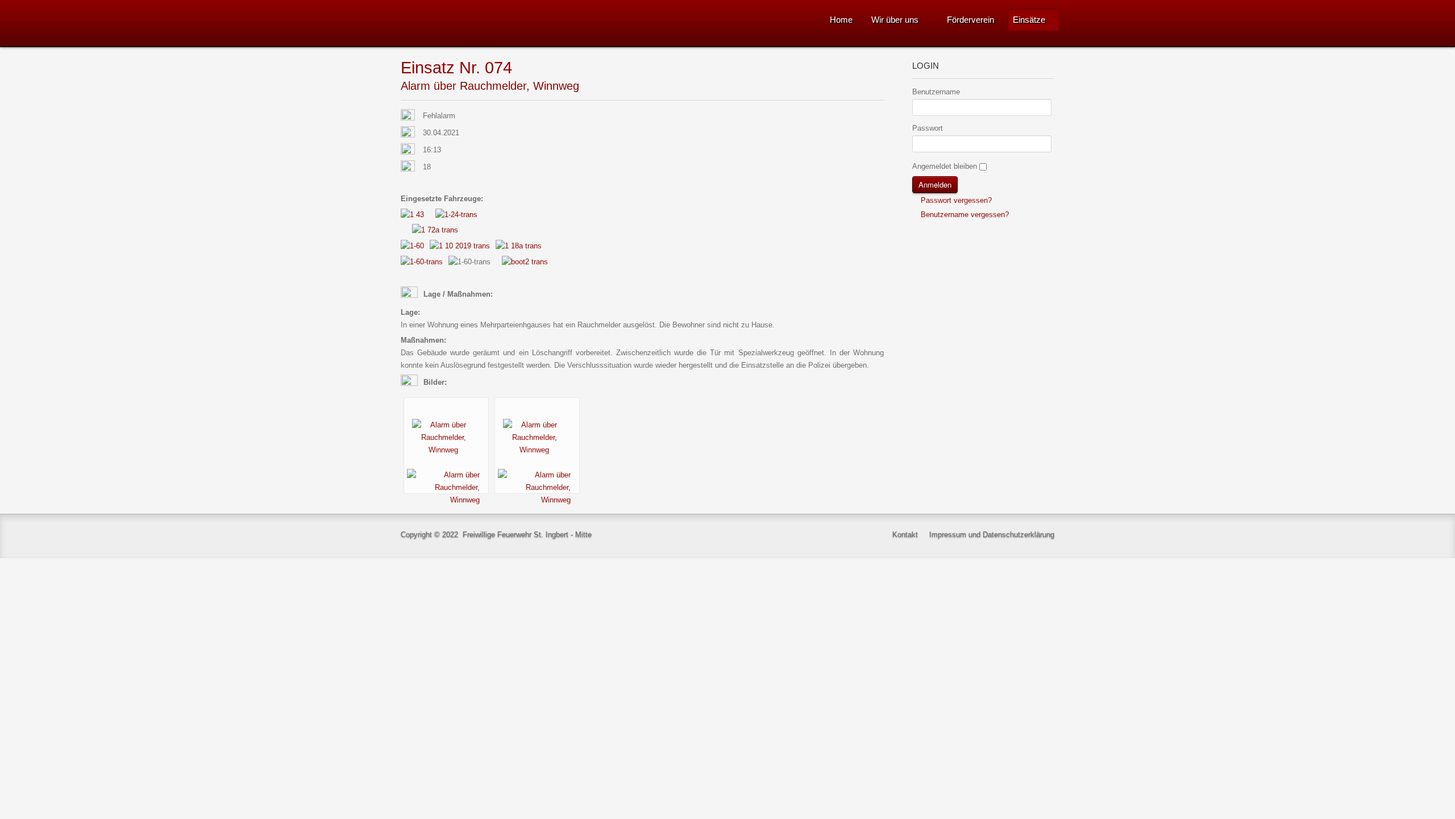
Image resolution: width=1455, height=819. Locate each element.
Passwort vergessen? (955, 200)
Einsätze (1029, 19)
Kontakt (905, 534)
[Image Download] (446, 487)
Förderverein (970, 19)
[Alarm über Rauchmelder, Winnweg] (446, 437)
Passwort (927, 128)
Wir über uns (894, 19)
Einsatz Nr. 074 (456, 67)
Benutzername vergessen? (963, 214)
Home (841, 19)
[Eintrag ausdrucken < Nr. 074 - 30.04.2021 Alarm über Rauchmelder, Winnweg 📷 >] (881, 68)
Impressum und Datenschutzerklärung (991, 534)
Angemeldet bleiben (944, 166)
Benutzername (936, 92)
